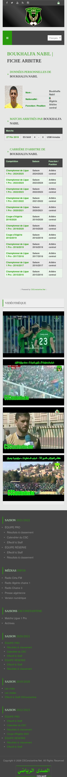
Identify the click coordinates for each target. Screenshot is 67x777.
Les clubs (10, 688)
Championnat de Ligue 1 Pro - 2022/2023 (17, 190)
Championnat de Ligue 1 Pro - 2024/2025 (17, 172)
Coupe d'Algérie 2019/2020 (14, 218)
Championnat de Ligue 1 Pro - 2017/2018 (17, 255)
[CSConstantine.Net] (33, 16)
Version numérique (15, 598)
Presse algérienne (15, 593)
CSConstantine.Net (38, 289)
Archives (9, 623)
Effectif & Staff (15, 542)
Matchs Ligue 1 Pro (16, 618)
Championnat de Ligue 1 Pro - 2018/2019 (17, 245)
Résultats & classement (20, 532)
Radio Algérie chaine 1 (17, 583)
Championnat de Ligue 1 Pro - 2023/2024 (17, 181)
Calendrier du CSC (17, 537)
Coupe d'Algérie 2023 (18, 733)
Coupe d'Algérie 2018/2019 (14, 236)
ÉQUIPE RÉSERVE (15, 547)
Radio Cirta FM (13, 578)
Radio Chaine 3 (13, 588)
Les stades (10, 692)
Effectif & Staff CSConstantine (20, 697)
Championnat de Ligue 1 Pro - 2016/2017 (17, 264)
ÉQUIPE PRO (12, 527)
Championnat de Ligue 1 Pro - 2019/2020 (17, 227)
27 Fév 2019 (12, 137)
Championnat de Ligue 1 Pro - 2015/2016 (17, 273)
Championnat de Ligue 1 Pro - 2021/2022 (17, 199)
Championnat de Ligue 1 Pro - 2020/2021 (17, 208)
